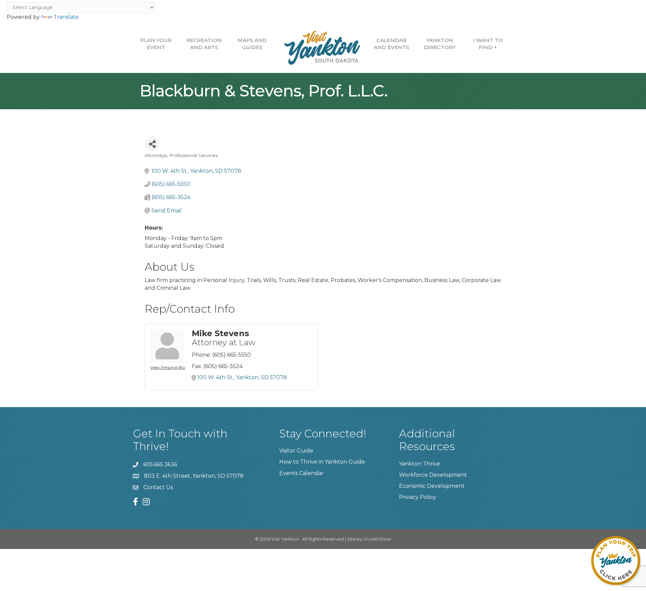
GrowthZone (377, 539)
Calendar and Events (391, 43)
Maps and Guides (252, 43)
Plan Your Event (156, 43)
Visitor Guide (296, 450)
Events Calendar (301, 473)
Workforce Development (433, 475)
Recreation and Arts (204, 43)
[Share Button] (152, 143)
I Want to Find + (488, 43)
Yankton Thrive (419, 464)
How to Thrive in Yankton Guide (322, 462)
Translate (66, 17)
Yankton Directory (440, 43)
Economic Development (432, 486)
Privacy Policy (417, 497)
